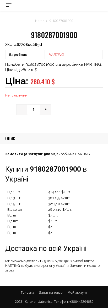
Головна (27, 292)
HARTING (55, 55)
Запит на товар (51, 292)
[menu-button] (8, 4)
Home (39, 21)
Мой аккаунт (77, 292)
